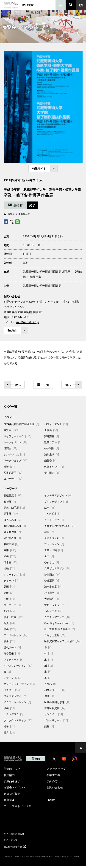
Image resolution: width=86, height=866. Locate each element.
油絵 (9, 568)
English (12, 330)
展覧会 (11, 214)
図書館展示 (13, 473)
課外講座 (51, 436)
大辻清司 (52, 599)
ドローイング (14, 574)
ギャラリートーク (17, 436)
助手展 (11, 513)
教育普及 (9, 800)
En (81, 5)
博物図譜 (52, 574)
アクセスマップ (56, 769)
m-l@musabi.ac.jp (27, 322)
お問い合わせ (55, 787)
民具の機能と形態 (57, 702)
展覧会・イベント (15, 787)
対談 (9, 467)
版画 (9, 586)
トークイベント (15, 442)
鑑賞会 (50, 460)
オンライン (53, 714)
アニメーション (15, 635)
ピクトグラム (13, 714)
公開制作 (51, 448)
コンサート (13, 478)
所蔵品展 (12, 495)
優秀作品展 (24, 214)
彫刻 (9, 611)
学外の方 (52, 781)
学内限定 (52, 473)
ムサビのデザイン (57, 568)
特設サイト (39, 168)
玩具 (9, 732)
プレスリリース (56, 720)
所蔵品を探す (12, 781)
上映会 (51, 430)
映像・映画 (14, 617)
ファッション (54, 544)
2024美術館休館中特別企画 (21, 424)
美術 (10, 550)
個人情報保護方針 (13, 846)
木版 (9, 599)
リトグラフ (13, 605)
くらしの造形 (54, 635)
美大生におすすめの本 (59, 526)
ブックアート (13, 660)
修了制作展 (12, 532)
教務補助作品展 (15, 526)
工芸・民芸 (53, 550)
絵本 (49, 507)
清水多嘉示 (52, 586)
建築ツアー (52, 442)
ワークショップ (15, 460)
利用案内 (9, 775)
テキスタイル (54, 538)
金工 (49, 556)
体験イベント (54, 467)
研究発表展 (12, 538)
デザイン (12, 678)
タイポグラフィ (15, 696)
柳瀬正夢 (51, 580)
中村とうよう (54, 605)
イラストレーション (17, 702)
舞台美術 (12, 653)
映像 (9, 641)
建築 (49, 532)
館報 (49, 726)
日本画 (10, 562)
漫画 (9, 708)
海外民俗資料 (54, 708)
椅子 (9, 726)
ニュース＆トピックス (17, 806)
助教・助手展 (14, 507)
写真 (9, 623)
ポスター (12, 690)
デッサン (11, 580)
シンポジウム (14, 454)
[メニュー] (60, 5)
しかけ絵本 (52, 513)
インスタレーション (18, 665)
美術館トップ (12, 769)
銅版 (8, 593)
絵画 (10, 556)
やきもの (51, 562)
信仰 (49, 696)
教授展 (11, 501)
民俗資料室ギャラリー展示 (62, 641)
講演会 (10, 448)
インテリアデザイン (58, 495)
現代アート (12, 647)
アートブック (54, 520)
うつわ (50, 684)
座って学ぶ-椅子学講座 (59, 629)
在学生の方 (53, 775)
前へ (68, 385)
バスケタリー (54, 690)
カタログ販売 (12, 793)
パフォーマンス (56, 424)
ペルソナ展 (52, 611)
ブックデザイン (56, 501)
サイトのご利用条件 (14, 833)
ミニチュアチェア (57, 617)
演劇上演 (51, 454)
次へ (18, 385)
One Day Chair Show (59, 623)
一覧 (46, 385)
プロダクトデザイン (18, 720)
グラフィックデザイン (20, 684)
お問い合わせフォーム (17, 301)
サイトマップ (10, 840)
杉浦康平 (51, 593)
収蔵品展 (11, 544)
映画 (10, 629)
